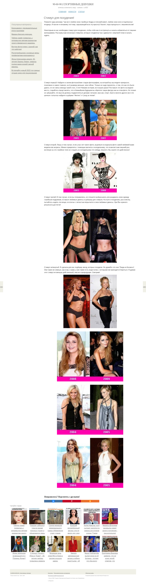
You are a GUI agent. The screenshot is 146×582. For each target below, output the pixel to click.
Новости (72, 11)
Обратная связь (90, 573)
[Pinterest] (72, 501)
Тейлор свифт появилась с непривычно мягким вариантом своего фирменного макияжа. (24, 40)
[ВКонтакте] (53, 501)
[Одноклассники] (90, 501)
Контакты (50, 573)
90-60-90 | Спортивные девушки (73, 4)
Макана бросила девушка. (22, 34)
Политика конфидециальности (56, 575)
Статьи (81, 11)
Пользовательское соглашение (62, 573)
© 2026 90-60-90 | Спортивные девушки (20, 573)
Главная (62, 11)
